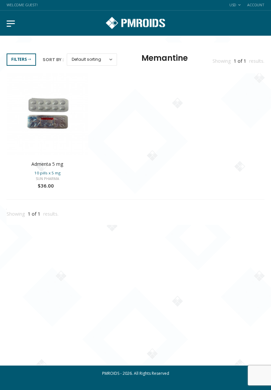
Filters (18, 59)
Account (255, 4)
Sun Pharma (47, 178)
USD (233, 4)
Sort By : (53, 59)
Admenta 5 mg (47, 164)
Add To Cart (47, 148)
